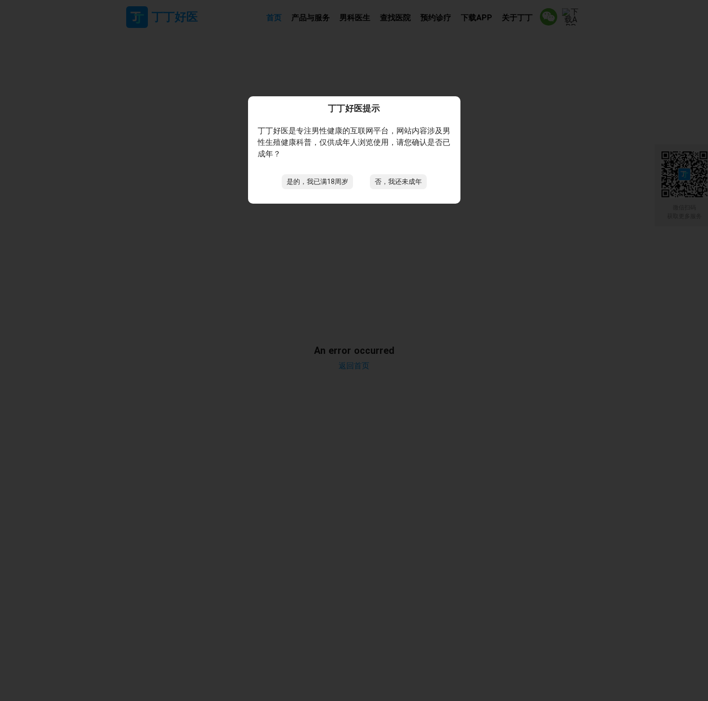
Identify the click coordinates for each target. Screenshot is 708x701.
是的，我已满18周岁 (317, 181)
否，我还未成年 (398, 181)
